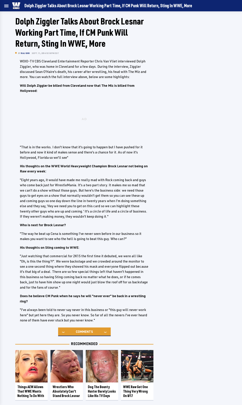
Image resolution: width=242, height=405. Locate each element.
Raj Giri (25, 53)
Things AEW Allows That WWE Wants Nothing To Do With (30, 391)
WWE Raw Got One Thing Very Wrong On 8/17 (135, 391)
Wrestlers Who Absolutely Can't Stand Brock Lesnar (66, 391)
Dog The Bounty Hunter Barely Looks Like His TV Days (102, 391)
